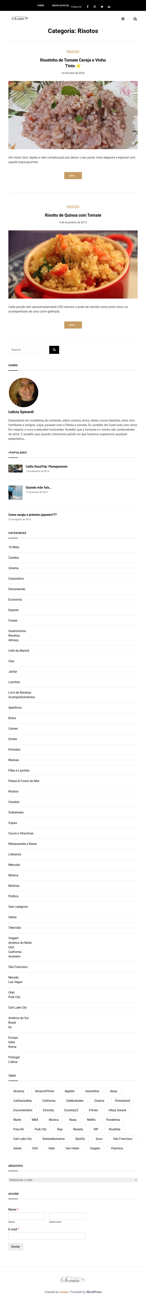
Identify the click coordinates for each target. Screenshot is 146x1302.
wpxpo (64, 1292)
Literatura (14, 854)
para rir (18, 1129)
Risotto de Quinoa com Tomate (73, 215)
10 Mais (13, 547)
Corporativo (16, 578)
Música (13, 875)
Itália (11, 1042)
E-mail (13, 1229)
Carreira (13, 557)
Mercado (14, 865)
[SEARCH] (54, 350)
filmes (93, 1110)
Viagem (13, 938)
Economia (15, 599)
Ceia (11, 661)
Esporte (13, 610)
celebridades (74, 1100)
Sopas (12, 823)
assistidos (92, 1091)
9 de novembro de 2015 (73, 222)
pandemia (113, 1120)
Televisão (14, 927)
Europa (13, 1037)
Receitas (14, 635)
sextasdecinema (53, 1139)
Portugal (14, 1057)
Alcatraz (18, 1091)
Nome (13, 1209)
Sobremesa (16, 812)
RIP (96, 1129)
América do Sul (18, 1018)
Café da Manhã (18, 650)
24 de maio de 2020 (73, 73)
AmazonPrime (44, 1091)
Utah (11, 992)
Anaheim (14, 956)
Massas (13, 760)
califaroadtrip (22, 1100)
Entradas (14, 749)
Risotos (73, 51)
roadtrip (114, 1129)
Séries (12, 917)
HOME (40, 5)
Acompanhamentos (21, 697)
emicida (48, 1110)
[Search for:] (28, 350)
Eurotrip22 (71, 1110)
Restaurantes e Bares (22, 844)
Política (13, 896)
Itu (10, 1027)
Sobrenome (55, 1221)
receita (78, 1129)
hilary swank (117, 1110)
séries (17, 1148)
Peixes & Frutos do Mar (23, 781)
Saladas (13, 802)
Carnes (13, 728)
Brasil (12, 1022)
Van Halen (72, 1148)
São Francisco (18, 967)
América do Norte (20, 943)
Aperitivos (15, 707)
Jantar (12, 671)
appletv (70, 1091)
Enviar (15, 1246)
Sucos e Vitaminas (20, 833)
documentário (22, 1110)
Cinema (13, 568)
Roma (12, 1047)
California (14, 952)
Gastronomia (17, 631)
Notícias (13, 886)
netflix (91, 1120)
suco (99, 1139)
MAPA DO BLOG (60, 5)
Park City (14, 997)
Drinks (12, 739)
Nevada (13, 977)
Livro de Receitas (19, 692)
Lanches (14, 682)
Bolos (12, 718)
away (113, 1091)
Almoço (13, 640)
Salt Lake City (17, 1007)
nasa (72, 1120)
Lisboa (12, 1062)
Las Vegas (15, 982)
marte (17, 1120)
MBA (35, 1120)
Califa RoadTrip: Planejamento (46, 466)
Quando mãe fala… (39, 487)
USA (11, 947)
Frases (12, 620)
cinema (99, 1100)
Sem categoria (18, 907)
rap (60, 1129)
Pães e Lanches (18, 770)
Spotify (80, 1139)
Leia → (73, 175)
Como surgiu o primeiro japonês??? (32, 515)
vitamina (117, 1148)
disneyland (122, 1100)
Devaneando (16, 589)
